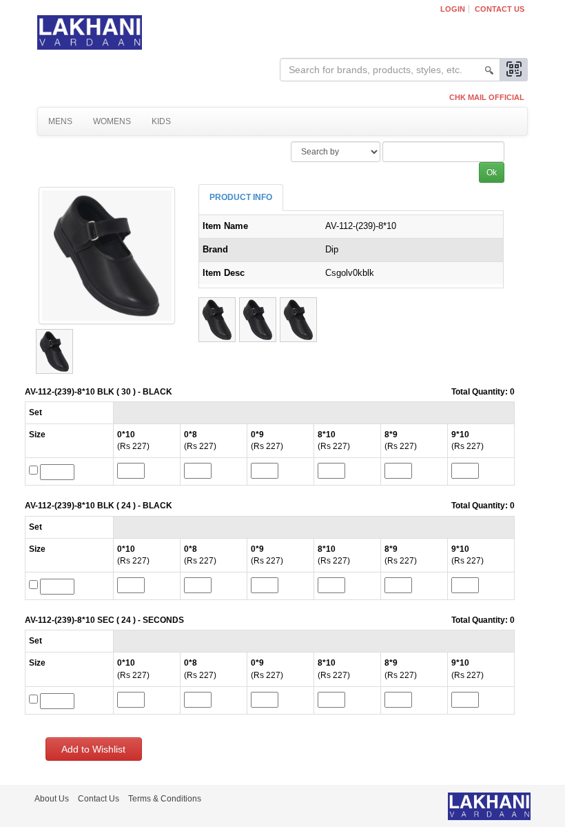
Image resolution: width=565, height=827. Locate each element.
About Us (51, 799)
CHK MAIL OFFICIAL (486, 97)
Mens (60, 121)
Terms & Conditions (164, 799)
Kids (161, 121)
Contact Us (499, 9)
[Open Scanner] (514, 69)
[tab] (240, 197)
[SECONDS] (298, 319)
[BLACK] (217, 319)
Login (452, 9)
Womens (112, 121)
